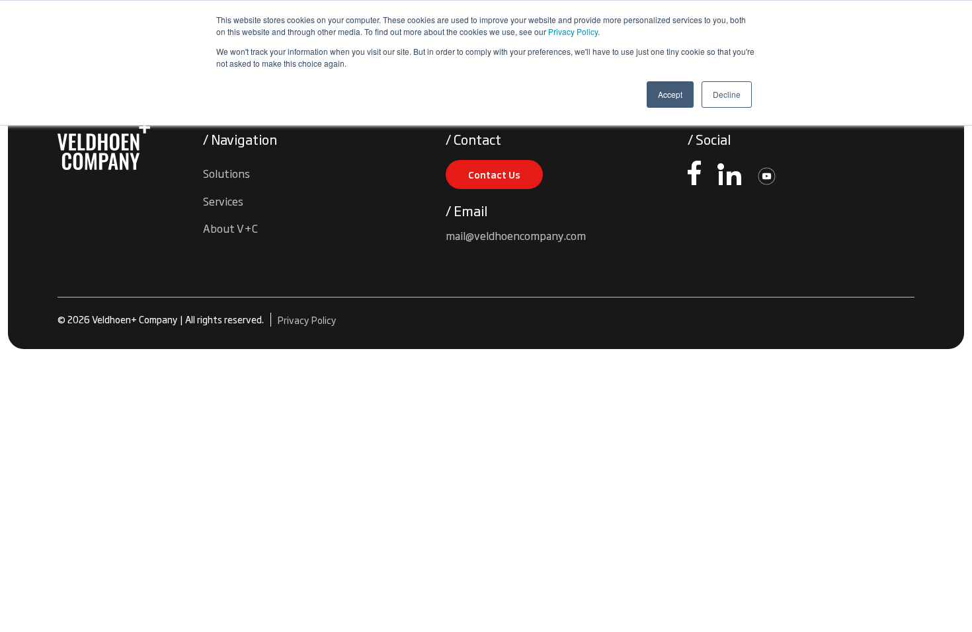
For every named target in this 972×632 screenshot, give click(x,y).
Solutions (226, 173)
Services (223, 201)
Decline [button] (727, 94)
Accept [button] (670, 94)
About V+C (230, 228)
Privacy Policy (573, 31)
